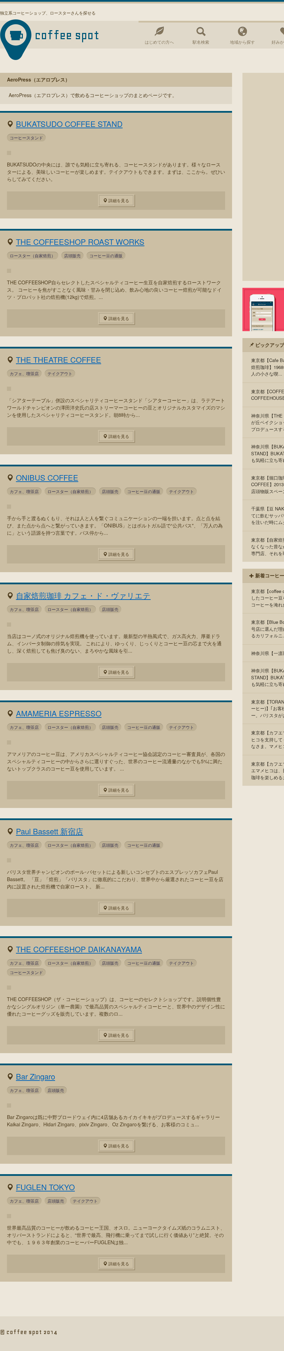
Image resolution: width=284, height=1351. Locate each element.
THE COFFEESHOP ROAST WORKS (80, 241)
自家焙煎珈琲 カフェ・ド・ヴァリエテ (83, 595)
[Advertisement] (263, 177)
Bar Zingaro (35, 1076)
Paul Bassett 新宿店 (49, 831)
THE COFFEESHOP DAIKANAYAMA (79, 949)
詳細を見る (118, 200)
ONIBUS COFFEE (47, 477)
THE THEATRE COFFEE (58, 359)
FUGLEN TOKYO (45, 1186)
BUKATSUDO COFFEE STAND (69, 123)
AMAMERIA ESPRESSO (58, 713)
